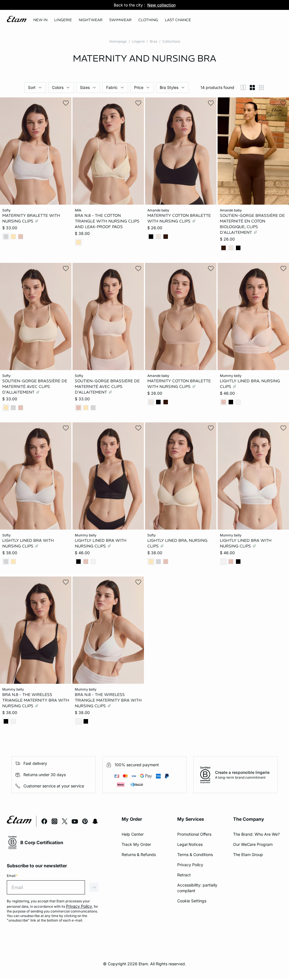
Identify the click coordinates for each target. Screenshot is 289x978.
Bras (153, 41)
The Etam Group (248, 854)
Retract (184, 874)
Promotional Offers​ (194, 834)
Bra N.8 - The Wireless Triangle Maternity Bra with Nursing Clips (35, 700)
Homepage (118, 41)
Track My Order (136, 844)
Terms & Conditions (195, 854)
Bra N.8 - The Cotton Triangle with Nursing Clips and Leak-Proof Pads (107, 221)
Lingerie (138, 41)
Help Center (133, 834)
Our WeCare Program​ (253, 844)
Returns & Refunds (139, 854)
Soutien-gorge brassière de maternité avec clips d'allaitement (34, 386)
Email (12, 876)
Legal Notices (190, 844)
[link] (40, 20)
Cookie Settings (191, 900)
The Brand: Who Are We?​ (256, 834)
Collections (171, 41)
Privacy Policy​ (190, 864)
